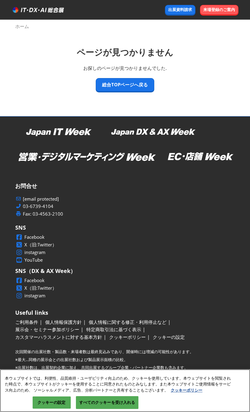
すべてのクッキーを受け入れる (107, 402)
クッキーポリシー (186, 390)
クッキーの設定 (52, 402)
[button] (180, 10)
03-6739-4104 (38, 206)
